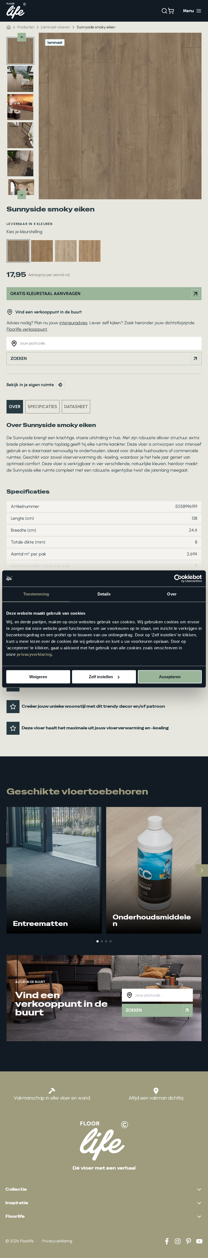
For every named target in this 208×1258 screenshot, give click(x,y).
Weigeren (38, 676)
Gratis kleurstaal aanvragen (45, 293)
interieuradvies (73, 322)
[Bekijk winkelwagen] (171, 11)
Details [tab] (104, 594)
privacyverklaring (34, 654)
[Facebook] (167, 1241)
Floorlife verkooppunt (26, 329)
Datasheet (76, 406)
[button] (97, 941)
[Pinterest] (188, 1241)
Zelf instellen (101, 676)
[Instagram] (177, 1241)
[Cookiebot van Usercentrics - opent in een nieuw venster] (178, 578)
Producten (25, 27)
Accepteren (170, 676)
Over (15, 406)
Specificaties (42, 406)
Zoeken (19, 358)
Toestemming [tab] (36, 594)
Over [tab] (171, 594)
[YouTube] (199, 1241)
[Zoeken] (164, 11)
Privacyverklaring (57, 1241)
